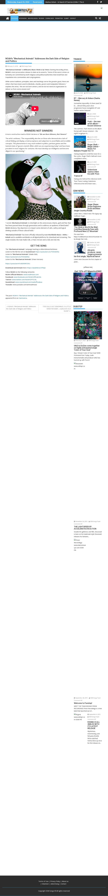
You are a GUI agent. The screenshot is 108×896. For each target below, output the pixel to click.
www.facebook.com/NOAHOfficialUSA (27, 277)
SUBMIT (66, 18)
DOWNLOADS (49, 18)
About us (65, 881)
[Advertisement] (54, 37)
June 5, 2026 (92, 162)
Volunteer (45, 884)
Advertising (55, 884)
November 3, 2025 (94, 219)
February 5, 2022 (80, 340)
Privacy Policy (55, 881)
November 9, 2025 (94, 197)
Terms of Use (43, 881)
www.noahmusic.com (31, 274)
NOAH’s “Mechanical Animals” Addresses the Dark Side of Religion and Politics (41, 295)
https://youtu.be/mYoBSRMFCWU (17, 263)
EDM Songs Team (26, 66)
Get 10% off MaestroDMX (88, 271)
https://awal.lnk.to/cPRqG (36, 268)
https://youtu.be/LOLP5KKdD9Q (47, 252)
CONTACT (73, 18)
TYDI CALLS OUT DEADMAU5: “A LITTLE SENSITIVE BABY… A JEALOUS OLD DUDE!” (57, 308)
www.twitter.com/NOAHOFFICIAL (24, 279)
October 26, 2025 (94, 242)
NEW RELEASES (33, 18)
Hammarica (23, 298)
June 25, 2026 (93, 137)
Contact (63, 884)
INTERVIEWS (23, 18)
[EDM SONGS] (7, 18)
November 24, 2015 (81, 521)
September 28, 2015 (81, 698)
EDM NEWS (14, 18)
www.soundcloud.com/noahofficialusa (28, 282)
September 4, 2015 (95, 714)
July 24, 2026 (79, 93)
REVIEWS (41, 18)
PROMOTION (59, 18)
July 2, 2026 (92, 114)
